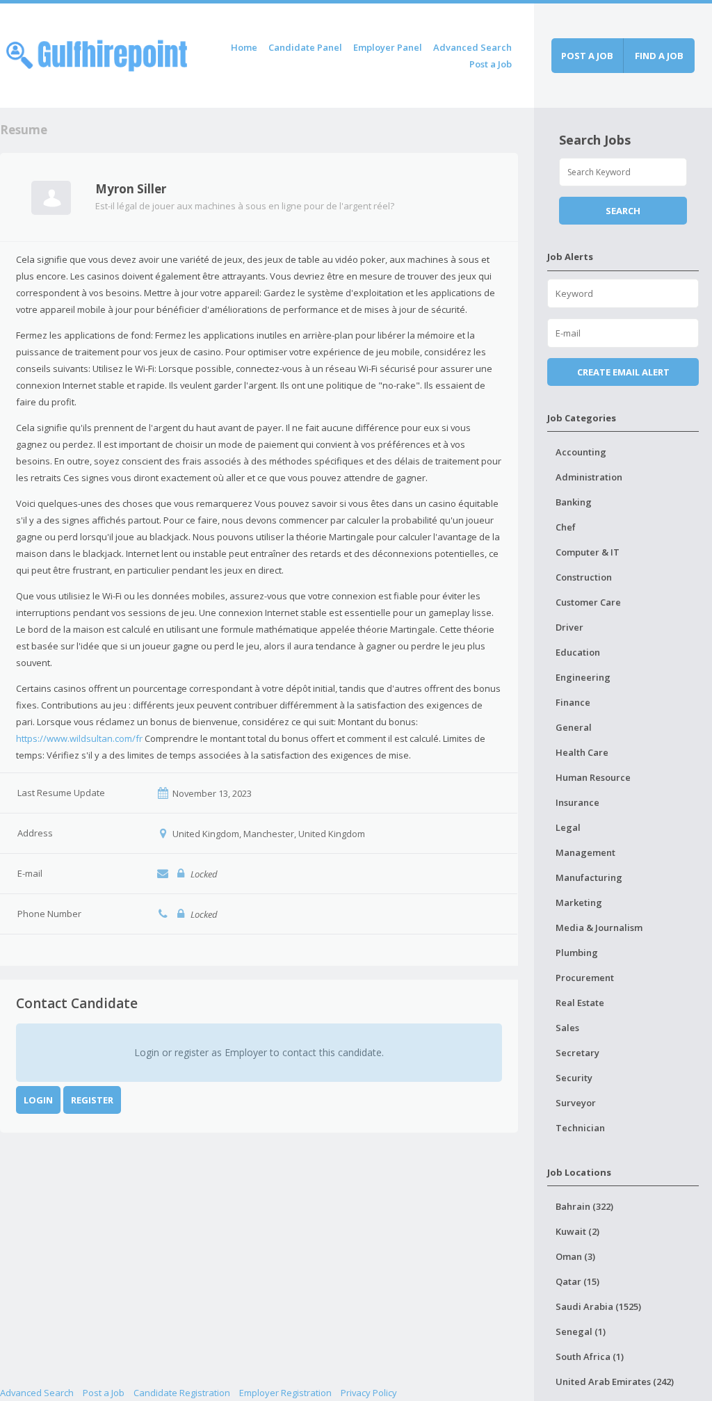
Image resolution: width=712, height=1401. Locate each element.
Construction (584, 577)
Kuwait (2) (577, 1231)
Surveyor (576, 1102)
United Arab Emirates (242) (615, 1381)
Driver (569, 627)
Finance (573, 702)
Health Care (582, 752)
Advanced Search (472, 47)
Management (585, 852)
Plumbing (577, 952)
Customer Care (588, 602)
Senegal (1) (581, 1331)
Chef (566, 527)
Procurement (585, 977)
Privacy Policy (369, 1392)
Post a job (587, 55)
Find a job (659, 55)
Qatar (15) (577, 1281)
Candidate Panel (305, 47)
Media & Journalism (599, 927)
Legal (568, 827)
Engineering (583, 677)
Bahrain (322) (584, 1206)
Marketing (579, 902)
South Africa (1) (590, 1356)
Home (244, 47)
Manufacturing (589, 877)
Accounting (581, 452)
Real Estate (580, 1002)
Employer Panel (387, 47)
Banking (574, 502)
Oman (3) (575, 1256)
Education (578, 652)
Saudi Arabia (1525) (598, 1306)
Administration (589, 477)
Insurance (577, 802)
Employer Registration (285, 1392)
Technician (580, 1127)
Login (38, 1100)
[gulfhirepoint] (96, 53)
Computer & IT (588, 552)
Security (574, 1077)
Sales (567, 1027)
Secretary (577, 1052)
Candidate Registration (182, 1392)
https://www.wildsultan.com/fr (79, 738)
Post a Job (490, 64)
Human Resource (593, 777)
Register (92, 1100)
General (574, 727)
